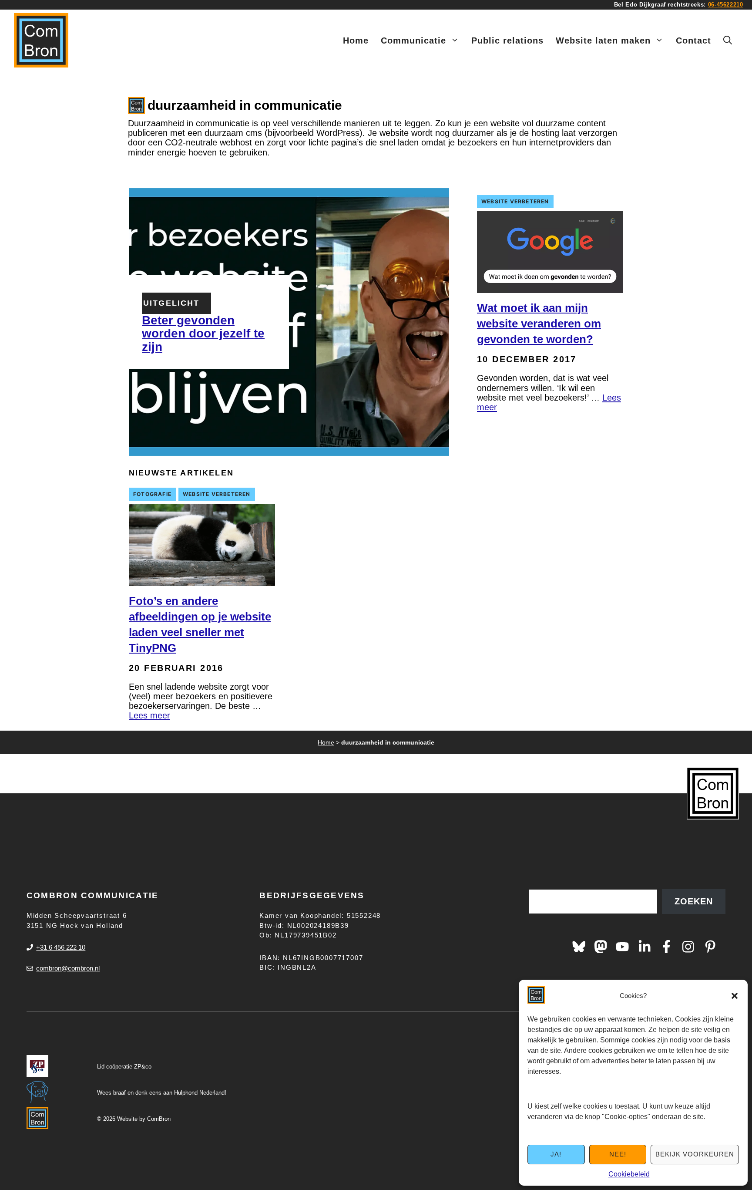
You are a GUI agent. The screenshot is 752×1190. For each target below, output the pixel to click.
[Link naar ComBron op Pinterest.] (710, 946)
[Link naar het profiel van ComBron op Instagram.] (688, 946)
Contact (693, 40)
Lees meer (149, 715)
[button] (734, 995)
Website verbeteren (515, 201)
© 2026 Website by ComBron (134, 1119)
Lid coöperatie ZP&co (124, 1066)
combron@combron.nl (68, 968)
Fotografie (152, 494)
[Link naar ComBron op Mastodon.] (600, 946)
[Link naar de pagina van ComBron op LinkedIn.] (644, 946)
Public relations (507, 40)
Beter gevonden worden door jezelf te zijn (203, 334)
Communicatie (413, 40)
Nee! (617, 1154)
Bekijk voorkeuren (694, 1154)
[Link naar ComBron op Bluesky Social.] (578, 946)
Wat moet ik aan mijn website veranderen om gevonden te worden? (539, 323)
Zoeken (694, 901)
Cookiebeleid (629, 1174)
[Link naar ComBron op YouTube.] (622, 946)
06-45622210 (725, 4)
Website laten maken (603, 40)
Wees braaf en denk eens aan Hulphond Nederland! (161, 1092)
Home (356, 40)
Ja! (556, 1154)
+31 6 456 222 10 (60, 947)
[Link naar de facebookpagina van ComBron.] (666, 946)
